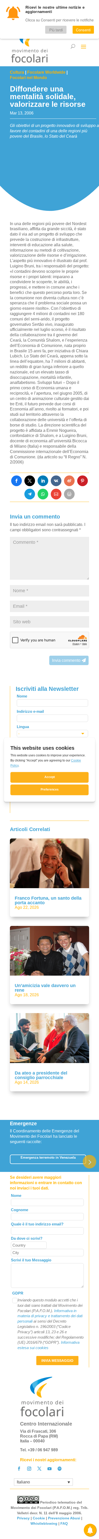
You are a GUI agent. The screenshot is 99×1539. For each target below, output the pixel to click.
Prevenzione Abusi (64, 1518)
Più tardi (56, 29)
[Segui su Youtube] (49, 1469)
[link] (16, 480)
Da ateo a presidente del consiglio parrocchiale (41, 1075)
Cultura (17, 72)
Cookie (39, 1518)
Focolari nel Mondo (28, 77)
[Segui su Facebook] (19, 1469)
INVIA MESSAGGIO (57, 1361)
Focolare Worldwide (46, 72)
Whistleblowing (43, 1523)
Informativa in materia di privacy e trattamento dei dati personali (50, 1316)
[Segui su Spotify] (60, 1469)
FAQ (64, 1523)
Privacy (23, 1518)
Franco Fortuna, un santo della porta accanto (48, 900)
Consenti (83, 29)
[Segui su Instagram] (29, 1469)
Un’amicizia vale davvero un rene (45, 988)
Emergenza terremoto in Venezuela (48, 1157)
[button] (89, 1161)
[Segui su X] (39, 1469)
